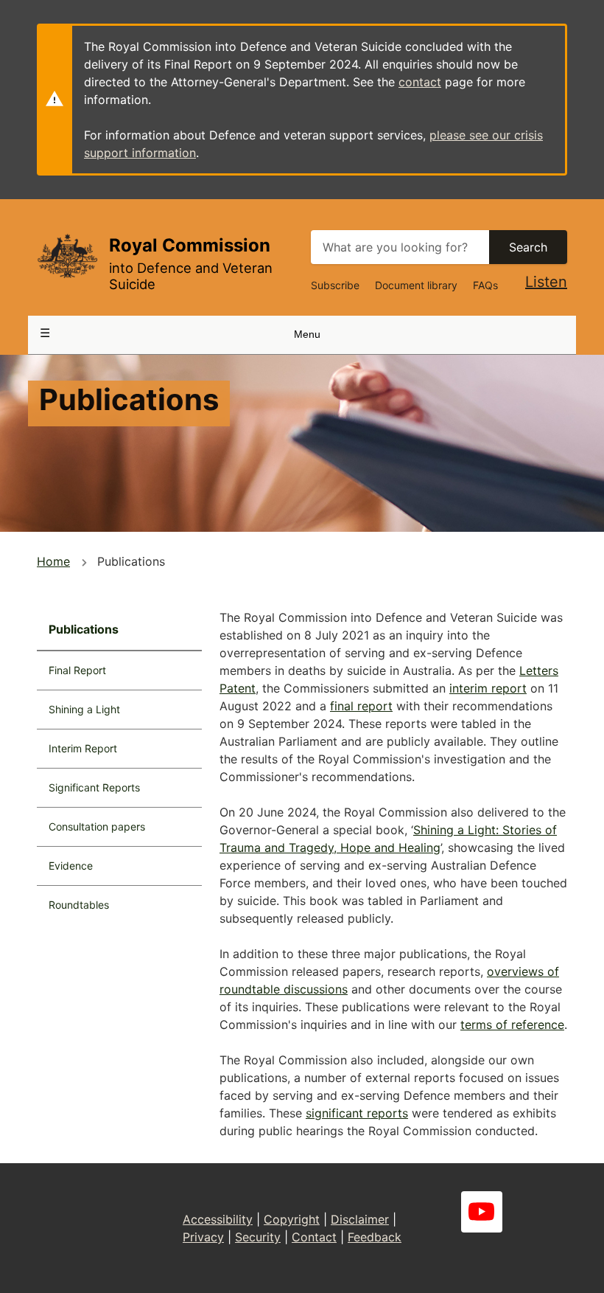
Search (528, 247)
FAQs (485, 285)
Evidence (71, 865)
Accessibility (218, 1219)
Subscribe (335, 285)
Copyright (292, 1219)
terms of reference (512, 1024)
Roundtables (79, 904)
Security (258, 1237)
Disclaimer (360, 1219)
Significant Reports (94, 787)
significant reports (357, 1113)
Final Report (77, 670)
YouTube (481, 1212)
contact (419, 81)
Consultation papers (97, 826)
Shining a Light (84, 709)
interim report (488, 688)
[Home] (67, 256)
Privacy (203, 1237)
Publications (84, 629)
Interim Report (83, 748)
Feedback (374, 1237)
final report (361, 706)
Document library (416, 285)
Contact (314, 1237)
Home (53, 561)
